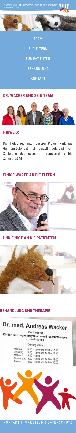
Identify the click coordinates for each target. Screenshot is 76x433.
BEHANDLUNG (38, 69)
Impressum (33, 423)
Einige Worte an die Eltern (29, 174)
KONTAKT (38, 79)
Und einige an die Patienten (29, 237)
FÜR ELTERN (38, 49)
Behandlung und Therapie (25, 310)
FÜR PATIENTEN (38, 59)
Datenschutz (60, 423)
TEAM (38, 39)
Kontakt (12, 423)
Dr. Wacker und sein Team (28, 95)
